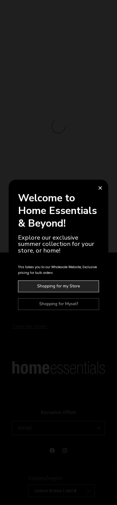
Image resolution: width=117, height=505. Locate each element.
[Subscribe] (98, 428)
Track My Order (29, 326)
